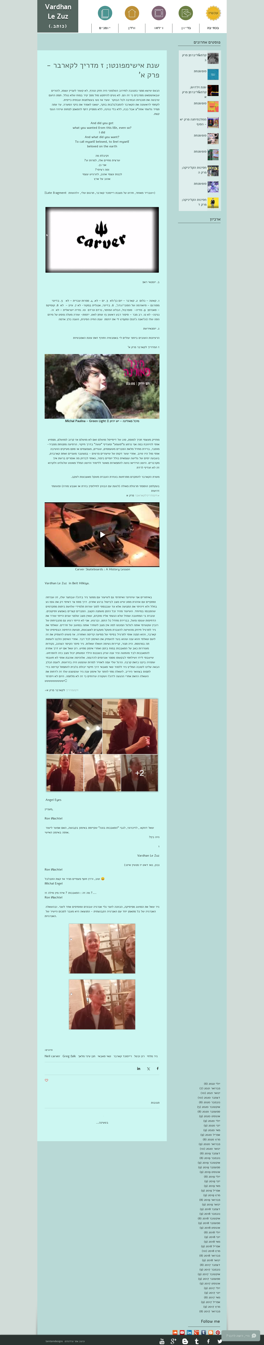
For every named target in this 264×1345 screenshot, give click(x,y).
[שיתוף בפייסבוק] (157, 1068)
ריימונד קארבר (122, 1056)
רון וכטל (139, 1056)
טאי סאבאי (104, 1056)
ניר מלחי (152, 1056)
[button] (131, 28)
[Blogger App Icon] (210, 1329)
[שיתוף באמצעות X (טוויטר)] (148, 1068)
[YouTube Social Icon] (182, 1329)
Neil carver (52, 1056)
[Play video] (102, 386)
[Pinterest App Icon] (217, 1329)
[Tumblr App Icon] (203, 1329)
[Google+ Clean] (173, 1338)
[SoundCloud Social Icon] (175, 1329)
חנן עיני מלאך (86, 1056)
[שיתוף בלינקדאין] (139, 1068)
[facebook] (208, 1338)
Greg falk (69, 1056)
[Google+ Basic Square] (196, 1329)
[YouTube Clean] (162, 1338)
